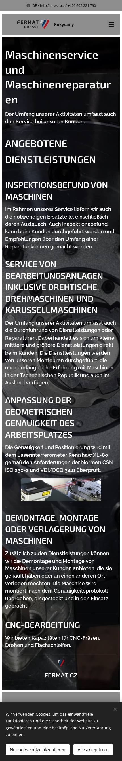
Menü (111, 24)
